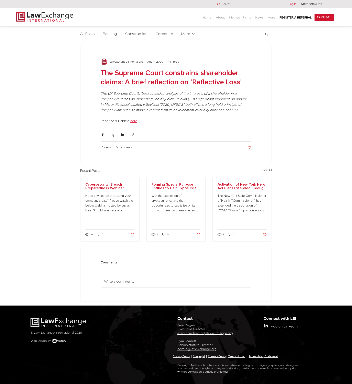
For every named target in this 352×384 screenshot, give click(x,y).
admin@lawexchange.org (197, 349)
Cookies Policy (217, 356)
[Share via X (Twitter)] (112, 135)
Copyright (199, 356)
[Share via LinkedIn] (122, 135)
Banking (110, 34)
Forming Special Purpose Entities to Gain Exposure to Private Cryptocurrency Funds (175, 186)
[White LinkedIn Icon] (266, 325)
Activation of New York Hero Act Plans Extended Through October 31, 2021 (242, 186)
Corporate (164, 34)
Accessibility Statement (263, 356)
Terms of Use (236, 356)
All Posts (87, 34)
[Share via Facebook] (102, 135)
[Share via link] (132, 135)
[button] (260, 15)
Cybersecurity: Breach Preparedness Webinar (104, 186)
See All (267, 170)
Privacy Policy (181, 356)
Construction (136, 34)
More (185, 34)
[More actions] (248, 61)
